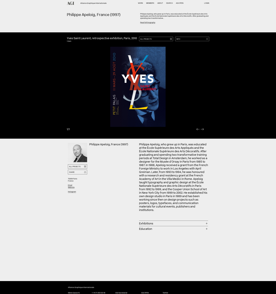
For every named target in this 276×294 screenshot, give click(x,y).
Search (169, 3)
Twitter (165, 293)
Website (71, 187)
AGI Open (179, 3)
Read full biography (147, 23)
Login (206, 3)
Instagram (72, 192)
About (160, 3)
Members (150, 3)
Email (70, 185)
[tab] (173, 223)
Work (140, 3)
